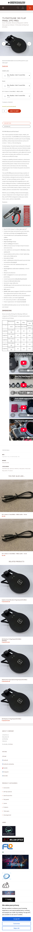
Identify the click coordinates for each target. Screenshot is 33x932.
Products (10, 470)
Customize (16, 923)
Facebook (5, 760)
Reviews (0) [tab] (7, 126)
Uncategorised (7, 815)
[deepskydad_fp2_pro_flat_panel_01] (16, 44)
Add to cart (14, 111)
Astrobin (5, 775)
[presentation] (4, 44)
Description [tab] (7, 123)
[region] (16, 917)
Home (3, 23)
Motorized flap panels (17, 23)
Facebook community (8, 764)
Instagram (6, 772)
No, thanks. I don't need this (16, 75)
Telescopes (6, 811)
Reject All (16, 928)
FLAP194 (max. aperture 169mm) (10, 468)
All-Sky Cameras (8, 791)
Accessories (7, 787)
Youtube (5, 768)
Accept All (17, 919)
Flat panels (8, 23)
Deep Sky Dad (5, 462)
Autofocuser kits (8, 795)
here (11, 744)
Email (4, 756)
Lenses (5, 803)
